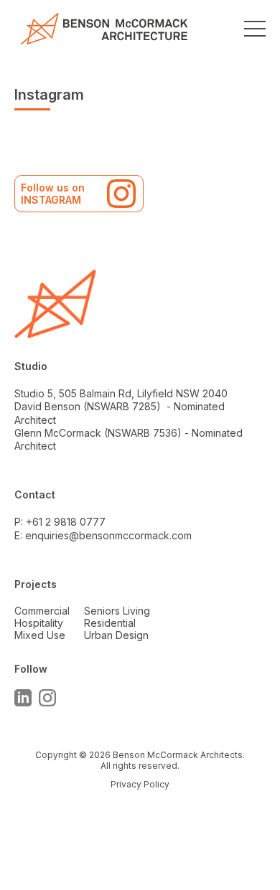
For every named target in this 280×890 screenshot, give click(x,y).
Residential (110, 623)
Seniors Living (117, 611)
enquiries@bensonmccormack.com (108, 535)
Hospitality (38, 623)
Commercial (42, 611)
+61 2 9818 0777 (66, 522)
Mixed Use (39, 635)
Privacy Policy (140, 784)
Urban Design (116, 635)
